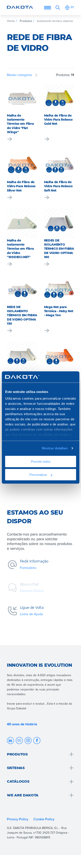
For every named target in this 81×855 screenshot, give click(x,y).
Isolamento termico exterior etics (59, 21)
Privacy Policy (17, 819)
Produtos (26, 21)
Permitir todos (40, 461)
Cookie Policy (44, 819)
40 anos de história (22, 724)
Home (11, 21)
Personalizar (38, 474)
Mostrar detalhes (55, 448)
